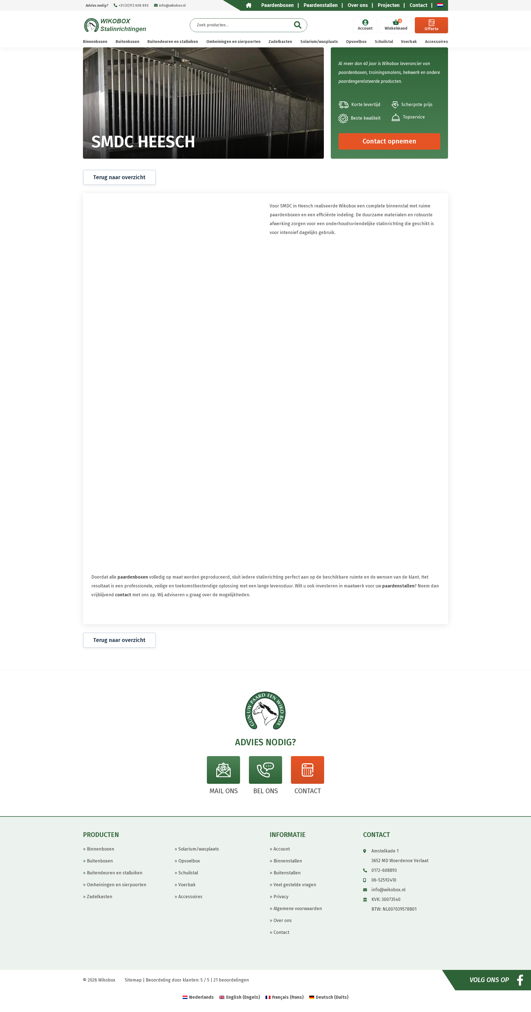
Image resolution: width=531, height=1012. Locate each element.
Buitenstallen (287, 872)
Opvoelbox (356, 41)
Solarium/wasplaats (319, 41)
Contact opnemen (389, 141)
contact (123, 594)
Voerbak (409, 41)
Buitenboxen (127, 41)
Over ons (283, 920)
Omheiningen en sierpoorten (233, 41)
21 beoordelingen (231, 980)
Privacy (281, 896)
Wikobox (106, 980)
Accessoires (436, 41)
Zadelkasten (280, 41)
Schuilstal (384, 41)
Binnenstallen (288, 861)
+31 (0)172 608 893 (134, 5)
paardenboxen (133, 577)
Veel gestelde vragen (295, 884)
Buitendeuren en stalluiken (172, 41)
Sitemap (133, 980)
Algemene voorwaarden (298, 908)
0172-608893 (384, 870)
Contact (281, 932)
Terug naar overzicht (119, 177)
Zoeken (297, 25)
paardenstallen (398, 586)
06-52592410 (383, 880)
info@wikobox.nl (172, 5)
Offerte (431, 29)
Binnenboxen (95, 41)
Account (365, 28)
